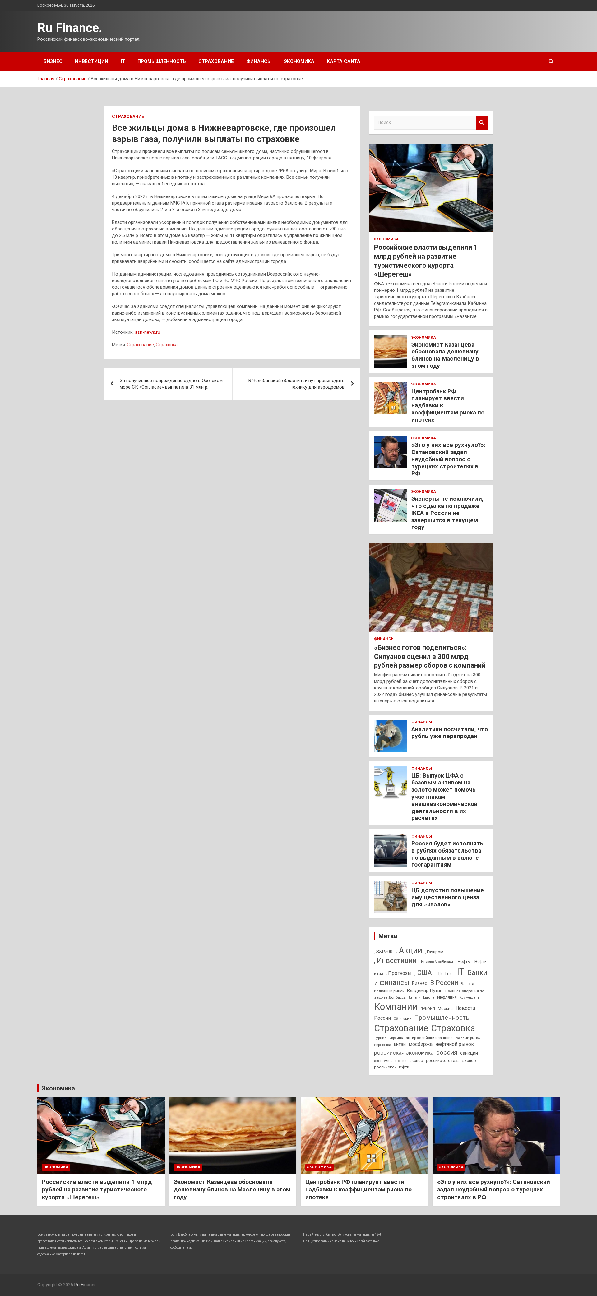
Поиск (482, 123)
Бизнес (53, 61)
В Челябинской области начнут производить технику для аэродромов (296, 384)
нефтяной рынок (454, 1044)
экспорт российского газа (435, 1060)
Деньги (414, 998)
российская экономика (403, 1053)
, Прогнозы (399, 973)
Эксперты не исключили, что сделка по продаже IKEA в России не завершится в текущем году (447, 513)
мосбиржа (421, 1044)
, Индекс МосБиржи (436, 961)
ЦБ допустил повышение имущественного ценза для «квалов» (447, 897)
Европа (428, 998)
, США (423, 973)
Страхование (216, 61)
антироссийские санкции (429, 1037)
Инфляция (447, 997)
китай (400, 1044)
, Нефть (463, 961)
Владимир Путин (424, 990)
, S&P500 (383, 951)
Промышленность (161, 61)
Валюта (467, 983)
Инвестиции (91, 61)
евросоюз (382, 1045)
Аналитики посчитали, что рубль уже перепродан (449, 733)
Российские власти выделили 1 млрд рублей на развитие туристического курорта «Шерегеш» (97, 1189)
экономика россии (390, 1060)
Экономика (299, 61)
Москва (445, 1008)
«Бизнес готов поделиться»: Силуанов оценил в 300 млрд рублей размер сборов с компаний (429, 656)
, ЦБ (438, 973)
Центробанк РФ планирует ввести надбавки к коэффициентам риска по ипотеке (358, 1189)
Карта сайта (343, 61)
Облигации (402, 1019)
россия (446, 1052)
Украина (396, 1038)
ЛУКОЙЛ (427, 1008)
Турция (380, 1038)
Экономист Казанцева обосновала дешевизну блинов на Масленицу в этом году (445, 355)
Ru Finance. (69, 28)
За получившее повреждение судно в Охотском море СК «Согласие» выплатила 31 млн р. (171, 384)
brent (449, 974)
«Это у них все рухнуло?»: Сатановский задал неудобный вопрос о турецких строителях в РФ (448, 459)
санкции (469, 1053)
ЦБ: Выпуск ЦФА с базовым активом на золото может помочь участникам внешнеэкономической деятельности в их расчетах (444, 797)
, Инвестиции (395, 960)
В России (444, 982)
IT (123, 61)
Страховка (167, 344)
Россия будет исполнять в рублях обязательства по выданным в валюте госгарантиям (447, 854)
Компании (396, 1006)
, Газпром (434, 951)
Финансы (258, 61)
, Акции (408, 950)
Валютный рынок (389, 991)
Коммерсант (469, 998)
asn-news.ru (147, 332)
